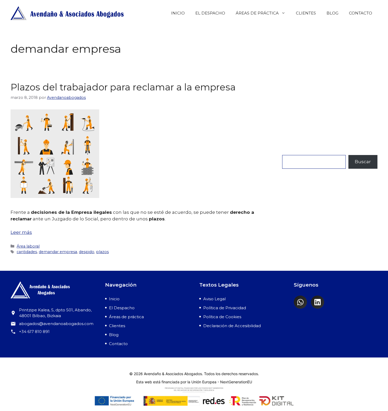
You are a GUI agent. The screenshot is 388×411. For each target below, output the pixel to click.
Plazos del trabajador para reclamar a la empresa (123, 87)
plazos (102, 251)
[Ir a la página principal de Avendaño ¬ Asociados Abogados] (52, 291)
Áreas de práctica (257, 13)
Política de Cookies (222, 316)
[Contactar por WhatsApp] (300, 302)
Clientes (306, 13)
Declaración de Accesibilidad (232, 325)
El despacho (210, 13)
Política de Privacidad (224, 307)
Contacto (360, 13)
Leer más (21, 232)
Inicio (178, 13)
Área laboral (28, 246)
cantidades (27, 251)
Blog (332, 13)
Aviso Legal (214, 298)
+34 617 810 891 (34, 331)
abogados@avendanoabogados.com (56, 323)
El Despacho (122, 307)
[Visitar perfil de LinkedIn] (317, 302)
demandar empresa (58, 251)
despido (86, 251)
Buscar (290, 151)
